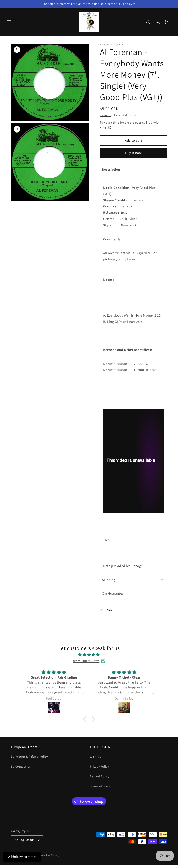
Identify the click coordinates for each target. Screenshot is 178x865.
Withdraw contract (22, 856)
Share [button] (109, 610)
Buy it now (133, 153)
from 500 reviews (86, 661)
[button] (9, 22)
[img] (89, 655)
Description (111, 169)
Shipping (105, 114)
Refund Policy (99, 776)
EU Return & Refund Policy (29, 756)
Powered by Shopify (48, 855)
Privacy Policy (99, 766)
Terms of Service (101, 786)
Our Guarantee (113, 593)
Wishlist (95, 756)
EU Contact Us (21, 766)
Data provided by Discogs (123, 566)
